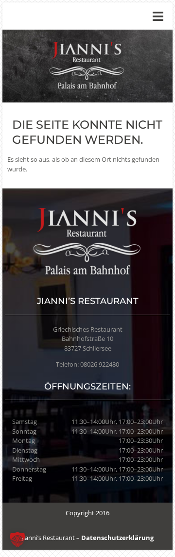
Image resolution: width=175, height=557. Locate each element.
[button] (17, 539)
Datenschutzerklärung (117, 537)
